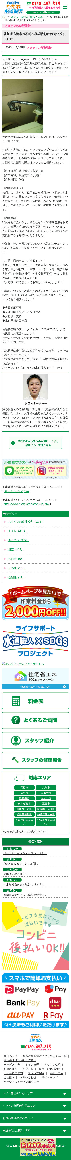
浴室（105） (16, 549)
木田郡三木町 (24, 809)
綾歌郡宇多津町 (46, 809)
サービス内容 (12, 1064)
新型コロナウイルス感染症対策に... (25, 894)
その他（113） (17, 568)
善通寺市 (46, 792)
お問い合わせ (28, 1077)
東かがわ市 (24, 803)
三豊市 (46, 803)
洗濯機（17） (16, 577)
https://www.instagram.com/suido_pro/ (26, 504)
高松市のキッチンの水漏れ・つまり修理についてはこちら (38, 443)
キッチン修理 (52, 1064)
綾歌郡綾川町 (24, 814)
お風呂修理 (10, 1068)
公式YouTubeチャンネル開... (20, 863)
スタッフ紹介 (36, 1073)
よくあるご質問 (13, 1073)
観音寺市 (24, 798)
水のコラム (56, 1073)
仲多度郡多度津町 (24, 821)
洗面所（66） (16, 558)
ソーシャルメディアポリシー (21, 1081)
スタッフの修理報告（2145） (26, 521)
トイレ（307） (17, 531)
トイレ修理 (32, 1064)
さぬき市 (46, 798)
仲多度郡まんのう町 (46, 821)
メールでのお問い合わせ (43, 12)
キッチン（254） (18, 540)
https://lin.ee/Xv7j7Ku (16, 491)
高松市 (24, 787)
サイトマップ (50, 1077)
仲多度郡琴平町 (46, 814)
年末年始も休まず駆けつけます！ (23, 884)
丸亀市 (46, 787)
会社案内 (9, 1077)
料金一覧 (28, 1068)
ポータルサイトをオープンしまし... (25, 853)
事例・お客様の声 (50, 1068)
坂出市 (24, 792)
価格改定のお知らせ (15, 874)
